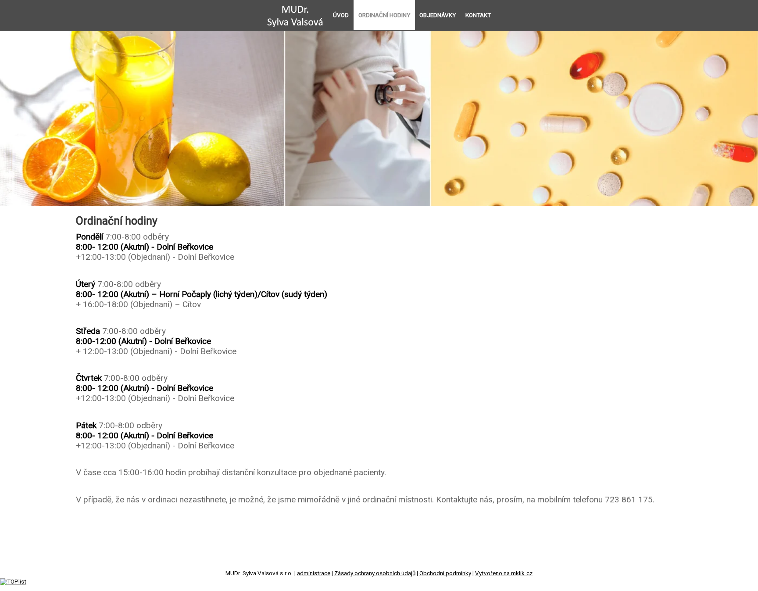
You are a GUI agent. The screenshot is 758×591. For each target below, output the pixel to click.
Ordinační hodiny (384, 15)
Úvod (341, 15)
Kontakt (478, 15)
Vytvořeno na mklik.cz (504, 573)
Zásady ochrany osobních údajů (374, 573)
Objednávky (437, 15)
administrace (313, 573)
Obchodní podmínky (445, 573)
